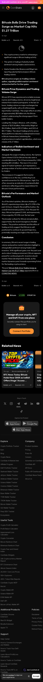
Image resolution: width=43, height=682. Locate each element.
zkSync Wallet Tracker (9, 475)
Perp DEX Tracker (7, 511)
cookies (11, 675)
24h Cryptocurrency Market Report (11, 560)
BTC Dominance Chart (9, 565)
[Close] (40, 2)
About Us (28, 479)
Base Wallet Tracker (8, 493)
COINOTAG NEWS (9, 273)
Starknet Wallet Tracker (9, 472)
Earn (2, 450)
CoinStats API (30, 464)
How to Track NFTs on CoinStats (9, 671)
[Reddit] (25, 405)
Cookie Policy (37, 625)
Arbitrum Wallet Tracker (9, 479)
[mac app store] (21, 429)
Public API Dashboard (33, 472)
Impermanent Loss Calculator (7, 533)
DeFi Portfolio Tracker (9, 468)
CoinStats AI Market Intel (10, 461)
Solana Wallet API (7, 594)
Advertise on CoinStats (33, 461)
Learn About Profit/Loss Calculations (9, 655)
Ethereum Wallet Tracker (10, 490)
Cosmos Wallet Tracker (9, 486)
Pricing (27, 450)
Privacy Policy (37, 622)
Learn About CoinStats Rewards (9, 665)
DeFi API (4, 601)
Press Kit (28, 453)
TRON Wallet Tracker (9, 501)
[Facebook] (21, 411)
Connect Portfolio (21, 331)
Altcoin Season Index (9, 568)
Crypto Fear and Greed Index (9, 550)
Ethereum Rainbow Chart (10, 545)
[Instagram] (11, 405)
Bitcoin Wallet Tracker (9, 504)
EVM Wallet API (6, 597)
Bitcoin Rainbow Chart (9, 542)
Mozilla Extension (7, 624)
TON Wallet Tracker (8, 497)
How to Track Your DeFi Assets (10, 650)
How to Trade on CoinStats (11, 660)
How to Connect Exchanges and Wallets (11, 644)
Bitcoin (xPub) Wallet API (10, 604)
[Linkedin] (31, 405)
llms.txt (3, 586)
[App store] (13, 423)
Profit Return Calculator (9, 529)
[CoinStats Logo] (14, 7)
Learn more (33, 2)
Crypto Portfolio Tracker (10, 446)
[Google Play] (30, 423)
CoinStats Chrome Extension (7, 615)
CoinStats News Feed (33, 475)
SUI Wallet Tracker (8, 508)
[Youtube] (38, 405)
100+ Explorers (6, 575)
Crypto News (5, 457)
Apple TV (4, 628)
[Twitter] (5, 405)
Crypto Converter (7, 538)
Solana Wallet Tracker (9, 482)
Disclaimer (35, 614)
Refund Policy (37, 629)
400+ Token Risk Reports (10, 579)
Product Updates (31, 446)
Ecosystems (5, 515)
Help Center (5, 639)
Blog (2, 453)
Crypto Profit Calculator (9, 525)
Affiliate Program (7, 464)
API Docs (28, 468)
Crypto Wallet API (7, 590)
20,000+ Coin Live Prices (10, 572)
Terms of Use (37, 618)
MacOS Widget (6, 620)
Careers (28, 457)
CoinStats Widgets (7, 555)
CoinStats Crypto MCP (9, 583)
